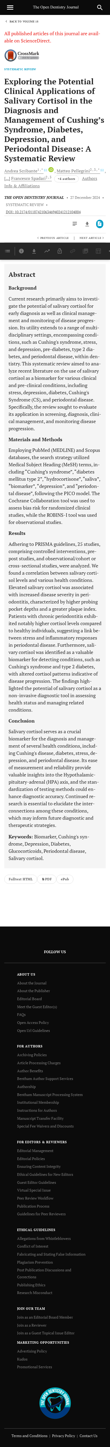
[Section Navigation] (7, 251)
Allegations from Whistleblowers (44, 1238)
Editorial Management (35, 1150)
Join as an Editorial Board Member (45, 1317)
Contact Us (88, 1435)
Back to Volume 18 (24, 21)
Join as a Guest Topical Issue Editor (45, 1332)
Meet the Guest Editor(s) (37, 1006)
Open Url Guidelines (33, 1030)
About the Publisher (33, 990)
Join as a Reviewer (31, 1325)
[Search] (100, 7)
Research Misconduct (34, 1292)
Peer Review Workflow (35, 1198)
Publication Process (33, 1206)
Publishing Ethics (31, 1284)
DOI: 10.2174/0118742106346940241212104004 (43, 212)
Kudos (22, 1359)
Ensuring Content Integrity (39, 1166)
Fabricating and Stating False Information (51, 1254)
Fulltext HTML (21, 879)
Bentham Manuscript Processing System (50, 1094)
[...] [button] (7, 178)
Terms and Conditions (29, 1435)
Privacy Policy (63, 1435)
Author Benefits (30, 1070)
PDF (48, 879)
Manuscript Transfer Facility (40, 1118)
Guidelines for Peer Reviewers (41, 1213)
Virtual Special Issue (34, 1190)
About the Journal (31, 982)
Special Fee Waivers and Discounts (45, 1126)
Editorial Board (29, 998)
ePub (65, 879)
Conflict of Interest (32, 1246)
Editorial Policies (31, 1158)
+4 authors (66, 179)
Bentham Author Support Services (45, 1078)
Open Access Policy (33, 1022)
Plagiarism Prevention (35, 1262)
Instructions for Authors (37, 1110)
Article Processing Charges (39, 1062)
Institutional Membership (38, 1102)
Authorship (26, 1086)
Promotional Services (34, 1366)
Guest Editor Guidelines (36, 1182)
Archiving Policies (32, 1054)
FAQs (21, 1014)
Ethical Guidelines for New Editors (45, 1174)
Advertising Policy (32, 1351)
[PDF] (99, 224)
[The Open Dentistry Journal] (55, 1403)
